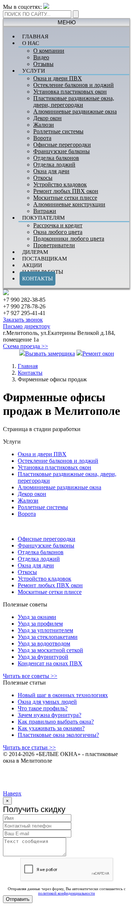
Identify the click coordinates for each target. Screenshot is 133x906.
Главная (28, 366)
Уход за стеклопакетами (48, 637)
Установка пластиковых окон (70, 91)
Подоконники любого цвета (68, 238)
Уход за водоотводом (44, 643)
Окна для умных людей (47, 702)
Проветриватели (54, 245)
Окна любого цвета (57, 232)
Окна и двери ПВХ (57, 78)
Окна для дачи (51, 171)
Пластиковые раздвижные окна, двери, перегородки (73, 101)
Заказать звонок (23, 319)
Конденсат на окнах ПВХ (50, 663)
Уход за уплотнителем (45, 630)
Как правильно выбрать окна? (56, 721)
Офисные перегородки (62, 144)
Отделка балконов (56, 158)
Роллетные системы (58, 131)
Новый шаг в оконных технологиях (63, 695)
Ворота (42, 138)
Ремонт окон (98, 353)
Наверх (12, 793)
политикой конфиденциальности (66, 893)
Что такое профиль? (43, 708)
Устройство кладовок (60, 184)
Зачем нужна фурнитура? (49, 715)
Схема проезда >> (25, 346)
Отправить (18, 899)
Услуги (33, 71)
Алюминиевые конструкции (69, 204)
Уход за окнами (37, 617)
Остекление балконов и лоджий (73, 85)
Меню (67, 22)
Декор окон (47, 118)
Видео (41, 57)
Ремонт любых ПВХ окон (65, 191)
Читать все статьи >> (29, 747)
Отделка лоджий (54, 164)
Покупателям (43, 218)
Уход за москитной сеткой (50, 650)
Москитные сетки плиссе (65, 198)
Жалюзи (43, 125)
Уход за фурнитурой (43, 657)
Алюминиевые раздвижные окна (75, 111)
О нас (30, 43)
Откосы (42, 178)
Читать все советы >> (30, 676)
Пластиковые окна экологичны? (58, 735)
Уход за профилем (40, 623)
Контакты (37, 278)
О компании (48, 51)
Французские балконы (61, 151)
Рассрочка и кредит (57, 225)
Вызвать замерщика (50, 353)
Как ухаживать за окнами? (51, 728)
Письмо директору (26, 326)
